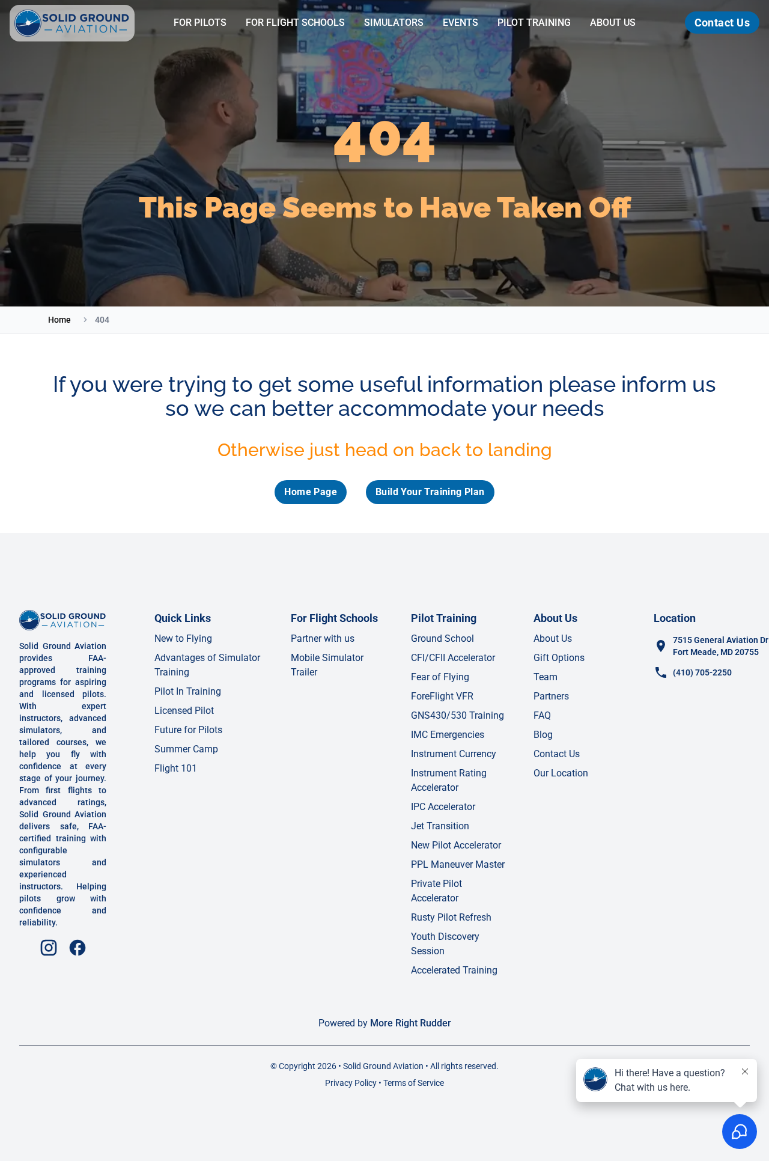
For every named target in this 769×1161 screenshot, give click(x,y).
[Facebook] (77, 947)
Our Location (560, 773)
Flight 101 (175, 768)
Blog (543, 734)
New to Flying (183, 638)
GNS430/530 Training (457, 715)
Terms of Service (413, 1083)
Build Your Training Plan (430, 492)
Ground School (442, 638)
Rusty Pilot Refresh (451, 917)
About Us (613, 22)
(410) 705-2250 (702, 672)
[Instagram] (48, 947)
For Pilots (200, 22)
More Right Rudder (410, 1023)
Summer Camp (186, 749)
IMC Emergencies (447, 734)
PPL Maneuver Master (458, 864)
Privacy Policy (351, 1083)
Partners (551, 696)
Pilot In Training (187, 691)
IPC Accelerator (443, 806)
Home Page (310, 492)
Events (460, 22)
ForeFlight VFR (442, 696)
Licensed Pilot (184, 710)
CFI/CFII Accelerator (453, 657)
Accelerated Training (454, 970)
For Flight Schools (295, 22)
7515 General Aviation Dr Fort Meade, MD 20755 (720, 646)
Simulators (394, 22)
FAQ (542, 715)
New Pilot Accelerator (456, 845)
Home (59, 320)
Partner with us (322, 638)
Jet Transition (440, 826)
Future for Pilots (188, 730)
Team (545, 677)
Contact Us (722, 22)
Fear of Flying (440, 677)
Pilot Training (534, 22)
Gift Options (559, 657)
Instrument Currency (453, 754)
